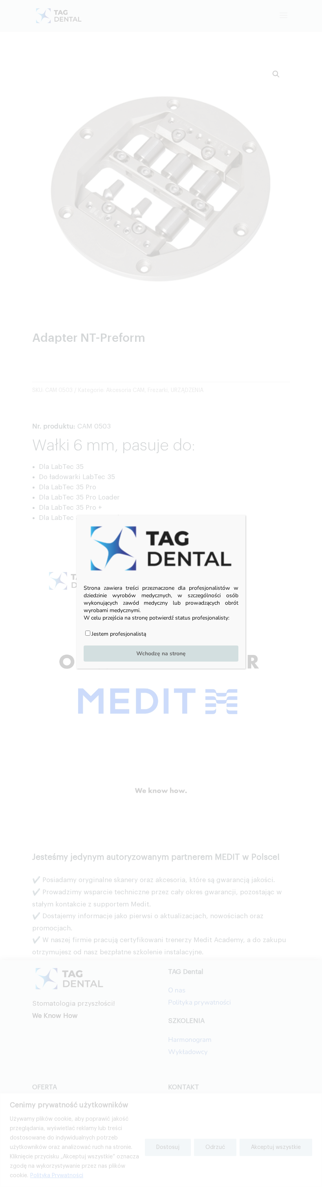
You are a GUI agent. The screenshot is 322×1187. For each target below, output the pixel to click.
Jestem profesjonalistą (118, 634)
